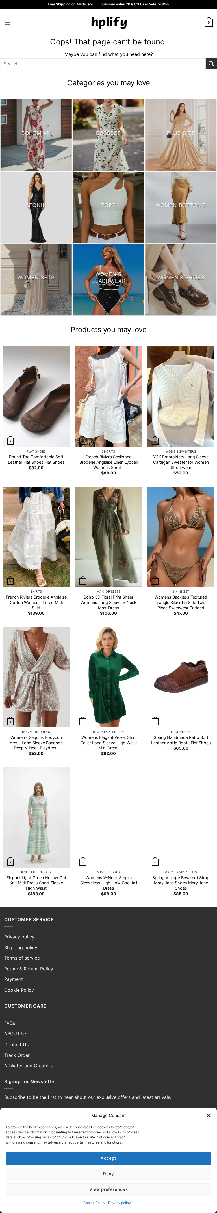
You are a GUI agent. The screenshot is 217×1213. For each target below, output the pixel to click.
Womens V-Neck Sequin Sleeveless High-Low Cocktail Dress (108, 882)
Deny (108, 1173)
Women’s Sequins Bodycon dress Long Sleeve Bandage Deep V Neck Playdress (36, 742)
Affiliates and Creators (28, 1065)
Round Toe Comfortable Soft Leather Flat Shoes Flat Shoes (36, 459)
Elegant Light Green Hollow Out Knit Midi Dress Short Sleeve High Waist (36, 882)
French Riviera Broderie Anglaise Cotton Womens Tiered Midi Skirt (36, 602)
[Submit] (211, 63)
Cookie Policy (94, 1203)
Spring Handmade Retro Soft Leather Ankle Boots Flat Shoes (181, 740)
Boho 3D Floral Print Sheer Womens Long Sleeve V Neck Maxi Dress (108, 602)
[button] (208, 1115)
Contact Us (16, 1044)
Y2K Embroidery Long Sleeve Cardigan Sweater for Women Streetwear (181, 462)
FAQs (9, 1023)
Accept (108, 1158)
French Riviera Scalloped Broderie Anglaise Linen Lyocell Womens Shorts (108, 462)
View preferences (108, 1189)
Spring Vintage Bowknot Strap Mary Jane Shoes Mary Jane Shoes (180, 882)
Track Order (17, 1055)
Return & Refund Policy (28, 969)
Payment (13, 979)
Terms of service (22, 958)
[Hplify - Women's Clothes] (108, 22)
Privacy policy (119, 1203)
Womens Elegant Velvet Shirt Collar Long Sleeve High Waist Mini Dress (108, 742)
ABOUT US (15, 1033)
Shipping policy (20, 947)
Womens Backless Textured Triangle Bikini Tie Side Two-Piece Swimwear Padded (181, 602)
